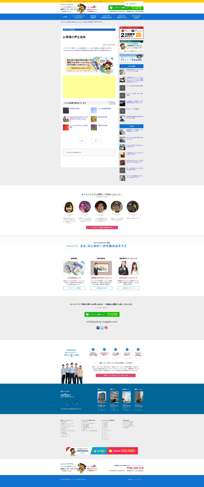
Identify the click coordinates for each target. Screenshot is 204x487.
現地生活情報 (86, 426)
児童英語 (105, 425)
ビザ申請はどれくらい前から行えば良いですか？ (134, 153)
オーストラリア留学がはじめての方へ (79, 17)
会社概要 (64, 422)
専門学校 (105, 426)
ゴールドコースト (107, 430)
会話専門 (105, 423)
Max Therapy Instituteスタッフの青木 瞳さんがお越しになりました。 (79, 118)
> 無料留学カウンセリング (128, 288)
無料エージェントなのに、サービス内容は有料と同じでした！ (85, 219)
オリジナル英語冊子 (128, 425)
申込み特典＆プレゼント (130, 426)
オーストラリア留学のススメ (89, 423)
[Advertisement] (89, 87)
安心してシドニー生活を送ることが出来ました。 (117, 219)
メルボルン (106, 439)
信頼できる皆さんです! (133, 218)
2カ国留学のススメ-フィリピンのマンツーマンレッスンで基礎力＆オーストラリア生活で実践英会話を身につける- (134, 79)
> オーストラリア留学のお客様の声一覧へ (102, 227)
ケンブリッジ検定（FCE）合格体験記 (134, 94)
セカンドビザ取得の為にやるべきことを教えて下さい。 (134, 176)
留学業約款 (130, 479)
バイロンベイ (106, 435)
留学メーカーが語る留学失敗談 (90, 430)
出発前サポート (65, 427)
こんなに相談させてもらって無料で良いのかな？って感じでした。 (101, 219)
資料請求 (64, 432)
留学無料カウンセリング (122, 17)
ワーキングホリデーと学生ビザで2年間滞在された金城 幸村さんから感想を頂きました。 (88, 50)
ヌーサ (105, 433)
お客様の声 (85, 422)
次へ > (96, 141)
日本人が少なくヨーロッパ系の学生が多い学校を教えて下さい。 (134, 162)
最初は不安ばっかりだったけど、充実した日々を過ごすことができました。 (69, 220)
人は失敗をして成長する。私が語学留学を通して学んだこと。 (134, 101)
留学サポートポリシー (67, 425)
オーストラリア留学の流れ (68, 430)
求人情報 (126, 427)
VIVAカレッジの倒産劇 (132, 109)
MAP (102, 410)
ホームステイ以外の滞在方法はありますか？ (134, 138)
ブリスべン (106, 438)
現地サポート (65, 429)
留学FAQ (85, 429)
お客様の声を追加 (74, 108)
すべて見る (106, 422)
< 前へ (82, 141)
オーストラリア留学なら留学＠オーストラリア (71, 9)
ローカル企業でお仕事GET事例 (134, 86)
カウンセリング (65, 435)
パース (105, 436)
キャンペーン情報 (128, 423)
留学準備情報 (86, 425)
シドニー (105, 432)
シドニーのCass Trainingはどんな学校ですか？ (134, 145)
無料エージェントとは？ (67, 423)
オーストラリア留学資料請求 (93, 17)
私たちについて (136, 17)
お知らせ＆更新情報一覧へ (74, 152)
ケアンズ (105, 429)
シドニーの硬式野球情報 (104, 108)
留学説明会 (64, 433)
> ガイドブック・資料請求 (74, 288)
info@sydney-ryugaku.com (102, 321)
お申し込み (64, 436)
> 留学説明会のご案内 (101, 288)
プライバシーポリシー (137, 479)
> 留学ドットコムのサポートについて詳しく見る (116, 375)
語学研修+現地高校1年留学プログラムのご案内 (134, 117)
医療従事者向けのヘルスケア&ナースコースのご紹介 (134, 70)
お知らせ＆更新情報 (128, 422)
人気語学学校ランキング (88, 427)
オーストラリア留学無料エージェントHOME (65, 17)
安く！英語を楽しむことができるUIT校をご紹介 (134, 168)
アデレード (106, 427)
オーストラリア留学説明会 (106, 17)
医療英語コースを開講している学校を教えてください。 (134, 130)
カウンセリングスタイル (67, 426)
